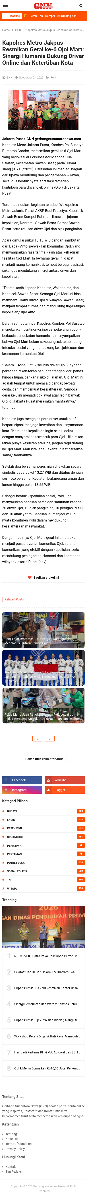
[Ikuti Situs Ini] (65, 790)
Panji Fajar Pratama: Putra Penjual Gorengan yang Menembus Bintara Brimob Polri (39, 641)
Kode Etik (12, 1139)
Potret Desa (16, 862)
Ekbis (11, 819)
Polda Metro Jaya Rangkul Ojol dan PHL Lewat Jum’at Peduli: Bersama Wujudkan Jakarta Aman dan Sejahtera (43, 717)
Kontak (11, 1166)
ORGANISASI (15, 837)
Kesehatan (14, 828)
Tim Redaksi (14, 1171)
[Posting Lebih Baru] (37, 738)
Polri (53, 77)
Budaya (12, 811)
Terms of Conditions (19, 1144)
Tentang (11, 1134)
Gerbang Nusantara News (49, 1186)
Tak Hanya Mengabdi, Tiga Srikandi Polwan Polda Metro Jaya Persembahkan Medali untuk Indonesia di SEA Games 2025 (43, 676)
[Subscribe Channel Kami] (65, 780)
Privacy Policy (15, 1149)
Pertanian (14, 854)
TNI (9, 880)
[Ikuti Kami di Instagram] (22, 790)
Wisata (12, 888)
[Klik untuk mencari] (81, 6)
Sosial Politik (17, 871)
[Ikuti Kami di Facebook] (22, 780)
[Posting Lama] (50, 738)
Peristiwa (14, 845)
